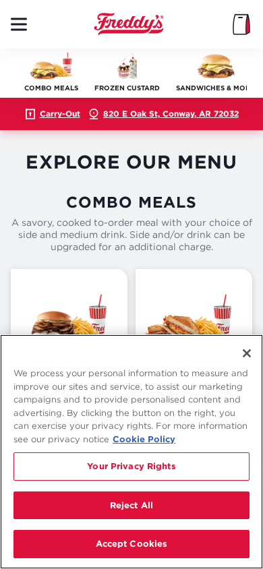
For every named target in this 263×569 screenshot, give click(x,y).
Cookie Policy (144, 439)
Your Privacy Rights (131, 466)
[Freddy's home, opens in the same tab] (129, 24)
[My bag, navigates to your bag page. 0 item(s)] (241, 24)
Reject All (131, 505)
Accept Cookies (132, 543)
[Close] (247, 353)
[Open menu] (19, 24)
